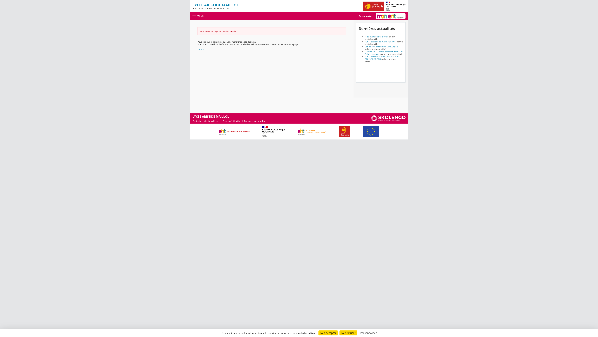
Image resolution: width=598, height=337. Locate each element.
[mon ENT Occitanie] (391, 16)
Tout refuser (348, 333)
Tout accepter (328, 333)
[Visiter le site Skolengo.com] (388, 120)
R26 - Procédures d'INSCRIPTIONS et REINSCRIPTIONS (382, 58)
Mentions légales (211, 121)
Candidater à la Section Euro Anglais (381, 46)
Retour (200, 49)
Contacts (196, 121)
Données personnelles (254, 121)
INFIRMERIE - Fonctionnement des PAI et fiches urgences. (384, 53)
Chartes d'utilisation (232, 121)
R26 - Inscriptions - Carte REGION (380, 41)
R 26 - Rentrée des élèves (376, 36)
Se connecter (365, 16)
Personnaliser (368, 333)
